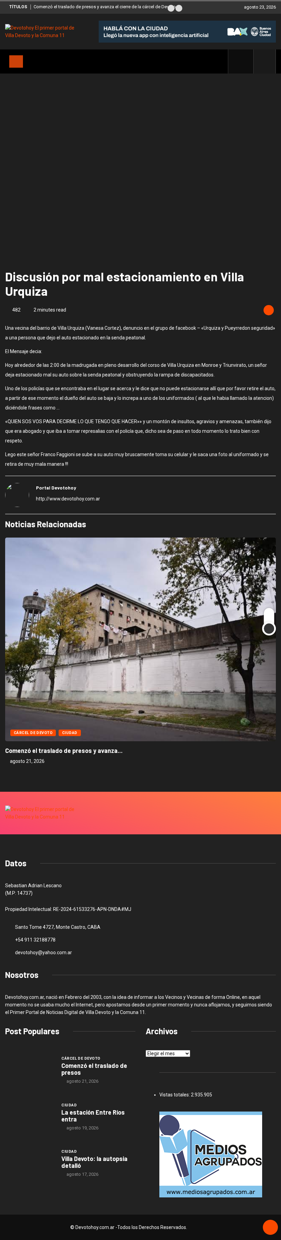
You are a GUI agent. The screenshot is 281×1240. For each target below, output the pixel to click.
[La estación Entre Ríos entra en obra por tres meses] (29, 1116)
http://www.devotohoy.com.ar (68, 498)
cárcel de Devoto (33, 733)
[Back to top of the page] (270, 1227)
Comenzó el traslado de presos (94, 1069)
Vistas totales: (175, 1094)
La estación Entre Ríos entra (93, 1115)
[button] (171, 8)
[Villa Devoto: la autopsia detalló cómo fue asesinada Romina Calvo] (29, 1163)
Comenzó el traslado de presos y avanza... (64, 750)
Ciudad (69, 733)
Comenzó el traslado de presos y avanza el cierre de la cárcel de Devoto (105, 6)
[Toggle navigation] (16, 61)
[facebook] (244, 61)
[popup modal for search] (265, 61)
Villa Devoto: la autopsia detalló (94, 1162)
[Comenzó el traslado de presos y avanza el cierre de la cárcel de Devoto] (29, 1070)
